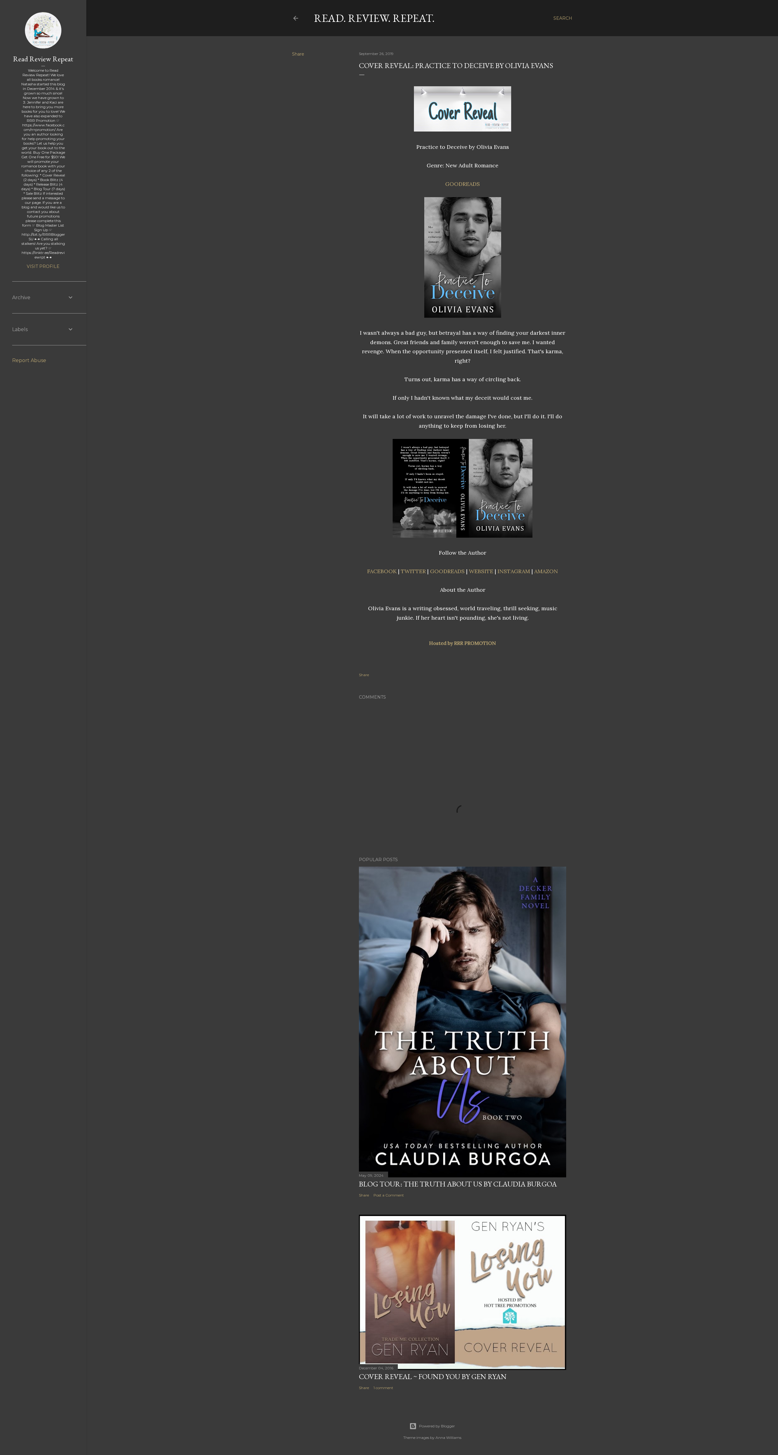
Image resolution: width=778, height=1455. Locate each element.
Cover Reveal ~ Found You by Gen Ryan (433, 1376)
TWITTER (413, 571)
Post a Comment (389, 1195)
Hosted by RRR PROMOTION (462, 643)
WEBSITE (481, 571)
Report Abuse (29, 360)
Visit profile (43, 266)
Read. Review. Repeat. (374, 18)
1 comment (383, 1387)
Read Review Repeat (43, 58)
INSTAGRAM (513, 571)
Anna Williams (448, 1437)
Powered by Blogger (437, 1426)
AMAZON (546, 571)
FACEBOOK (382, 571)
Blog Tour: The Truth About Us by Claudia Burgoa (458, 1184)
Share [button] (298, 54)
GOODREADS (447, 571)
